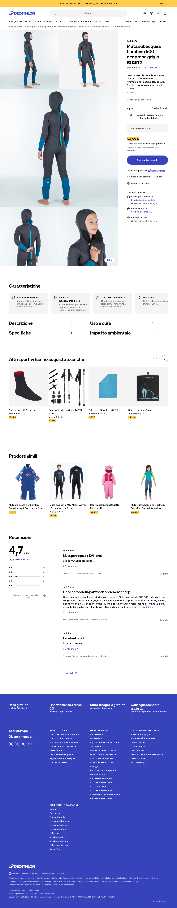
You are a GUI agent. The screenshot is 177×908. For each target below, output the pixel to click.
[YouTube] (23, 744)
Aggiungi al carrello (147, 160)
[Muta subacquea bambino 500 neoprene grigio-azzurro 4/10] (29, 236)
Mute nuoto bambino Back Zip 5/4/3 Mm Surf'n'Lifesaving (148, 507)
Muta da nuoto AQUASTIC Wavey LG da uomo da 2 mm (68, 507)
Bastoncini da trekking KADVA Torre (66, 412)
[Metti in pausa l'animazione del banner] (161, 3)
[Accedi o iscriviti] (158, 13)
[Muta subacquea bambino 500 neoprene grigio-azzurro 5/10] (88, 236)
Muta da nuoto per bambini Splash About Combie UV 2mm (26, 507)
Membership (148, 21)
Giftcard (162, 21)
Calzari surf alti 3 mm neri (23, 410)
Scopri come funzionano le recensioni (25, 596)
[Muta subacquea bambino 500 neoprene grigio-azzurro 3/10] (59, 148)
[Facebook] (11, 744)
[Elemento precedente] (156, 358)
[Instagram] (29, 744)
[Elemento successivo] (165, 358)
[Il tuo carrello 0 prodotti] (165, 13)
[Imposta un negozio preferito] (145, 13)
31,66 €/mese (135, 144)
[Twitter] (17, 744)
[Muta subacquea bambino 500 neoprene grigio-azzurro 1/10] (88, 59)
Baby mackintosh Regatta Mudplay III (105, 507)
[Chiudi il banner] (166, 3)
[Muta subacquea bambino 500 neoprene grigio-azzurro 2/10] (29, 59)
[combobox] (147, 128)
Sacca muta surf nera (140, 410)
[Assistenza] (151, 13)
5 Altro (109, 260)
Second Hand (132, 21)
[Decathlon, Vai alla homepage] (22, 13)
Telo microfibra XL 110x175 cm (105, 410)
